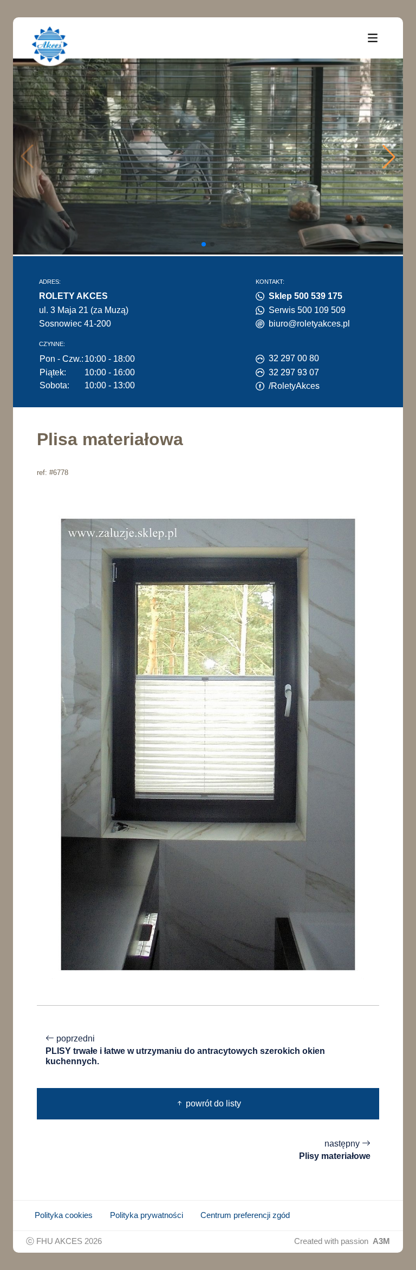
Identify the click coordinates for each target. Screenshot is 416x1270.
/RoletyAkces (294, 385)
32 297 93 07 (294, 372)
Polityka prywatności (146, 1215)
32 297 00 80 (294, 358)
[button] (389, 156)
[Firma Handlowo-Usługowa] (50, 44)
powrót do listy (212, 1103)
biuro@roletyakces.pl (309, 323)
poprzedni (185, 1050)
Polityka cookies (64, 1215)
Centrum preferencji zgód (245, 1215)
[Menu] (372, 37)
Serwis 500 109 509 (307, 310)
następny (334, 1150)
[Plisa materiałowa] (208, 743)
